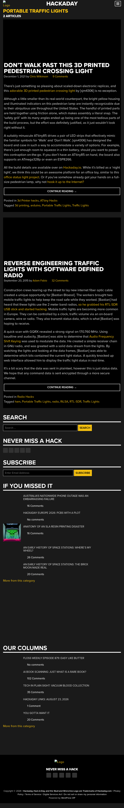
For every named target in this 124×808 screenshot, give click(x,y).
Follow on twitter (11, 450)
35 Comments (35, 692)
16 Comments (34, 506)
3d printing (22, 205)
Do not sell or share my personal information (85, 794)
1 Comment (33, 706)
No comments (35, 519)
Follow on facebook (5, 450)
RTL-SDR (75, 401)
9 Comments (60, 76)
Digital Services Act (52, 794)
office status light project (21, 177)
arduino (36, 205)
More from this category (19, 580)
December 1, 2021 (15, 76)
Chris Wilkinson (39, 76)
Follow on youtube (16, 450)
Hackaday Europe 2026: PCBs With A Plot (51, 513)
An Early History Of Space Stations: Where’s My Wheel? (57, 549)
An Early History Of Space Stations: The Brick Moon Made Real (55, 566)
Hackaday (62, 3)
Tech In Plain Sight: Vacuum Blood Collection (56, 685)
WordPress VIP (68, 798)
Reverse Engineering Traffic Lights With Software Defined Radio (54, 269)
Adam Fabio (40, 280)
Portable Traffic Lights (56, 205)
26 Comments (35, 557)
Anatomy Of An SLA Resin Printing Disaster (53, 526)
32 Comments (59, 280)
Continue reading (68, 192)
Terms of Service (33, 794)
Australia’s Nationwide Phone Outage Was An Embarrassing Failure (55, 497)
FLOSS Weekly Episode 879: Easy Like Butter (53, 658)
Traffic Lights (80, 205)
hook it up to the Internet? (65, 182)
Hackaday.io (72, 167)
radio (55, 401)
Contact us (28, 450)
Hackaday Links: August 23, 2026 (46, 699)
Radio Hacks (25, 397)
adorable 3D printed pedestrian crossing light (42, 91)
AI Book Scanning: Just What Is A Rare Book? (54, 672)
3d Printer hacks (28, 200)
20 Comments (35, 574)
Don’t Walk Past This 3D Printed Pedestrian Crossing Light (56, 68)
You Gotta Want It (36, 713)
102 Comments (35, 678)
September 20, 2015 (16, 280)
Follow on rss (22, 450)
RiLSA (64, 401)
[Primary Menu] (118, 3)
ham (18, 401)
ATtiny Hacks (48, 200)
